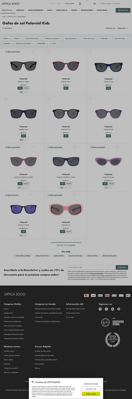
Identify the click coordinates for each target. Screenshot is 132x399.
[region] (66, 388)
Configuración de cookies (91, 384)
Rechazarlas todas (91, 389)
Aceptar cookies (91, 394)
